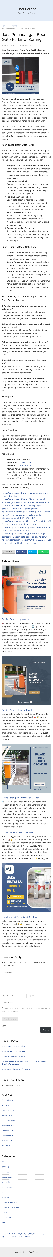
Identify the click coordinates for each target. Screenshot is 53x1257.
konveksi (5, 1197)
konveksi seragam (9, 1202)
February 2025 (8, 1110)
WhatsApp (44, 552)
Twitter (33, 552)
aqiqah (4, 1162)
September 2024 (9, 1136)
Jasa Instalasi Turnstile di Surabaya (20, 917)
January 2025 (7, 1115)
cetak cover (6, 1172)
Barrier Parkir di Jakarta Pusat (17, 832)
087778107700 (25, 462)
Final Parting (26, 9)
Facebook (22, 552)
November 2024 (8, 1125)
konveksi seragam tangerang (13, 1051)
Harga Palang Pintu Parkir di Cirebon (21, 797)
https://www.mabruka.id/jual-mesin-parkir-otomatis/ (26, 511)
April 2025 (6, 1105)
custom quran (7, 1177)
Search (5, 1026)
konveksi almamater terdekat (13, 1056)
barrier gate (13, 26)
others (4, 1212)
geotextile (6, 1182)
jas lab (4, 1192)
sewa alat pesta (8, 1222)
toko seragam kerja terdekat (13, 1046)
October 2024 (7, 1131)
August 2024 (7, 1141)
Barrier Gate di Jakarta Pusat (17, 710)
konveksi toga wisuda (10, 1207)
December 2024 (8, 1120)
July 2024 (6, 1146)
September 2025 (9, 1100)
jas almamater (7, 1187)
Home (4, 26)
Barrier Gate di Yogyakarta (16, 619)
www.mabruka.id (23, 465)
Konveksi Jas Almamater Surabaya (16, 1069)
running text (7, 1217)
